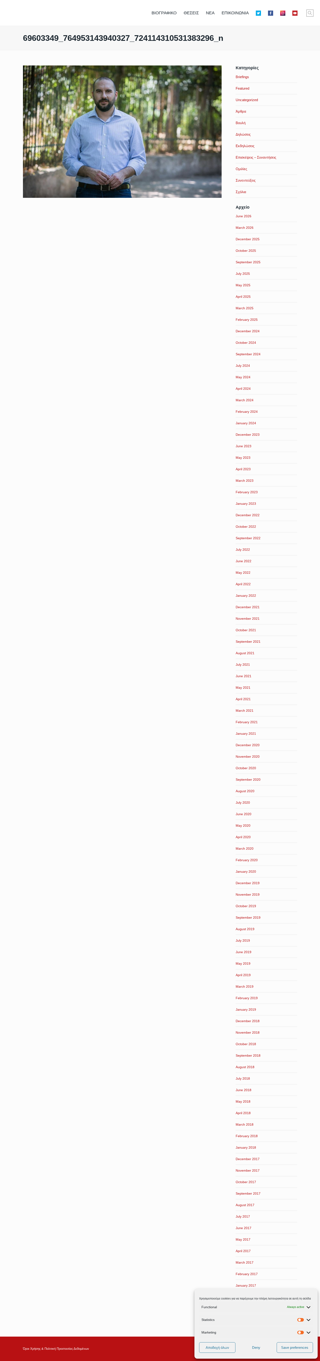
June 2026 (243, 216)
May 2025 (243, 285)
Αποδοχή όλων (217, 1348)
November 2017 (248, 1170)
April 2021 (243, 699)
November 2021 (248, 618)
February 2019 (247, 998)
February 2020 (247, 860)
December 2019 (248, 883)
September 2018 (248, 1055)
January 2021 (246, 733)
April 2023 (243, 469)
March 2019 (244, 986)
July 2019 (243, 940)
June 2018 (243, 1090)
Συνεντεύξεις (246, 180)
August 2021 (245, 653)
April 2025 (243, 296)
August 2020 (245, 791)
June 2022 (243, 561)
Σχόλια (241, 192)
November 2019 (248, 894)
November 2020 (248, 756)
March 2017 (244, 1262)
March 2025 (244, 308)
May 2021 (243, 687)
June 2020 (243, 814)
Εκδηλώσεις (245, 146)
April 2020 (243, 837)
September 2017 (248, 1193)
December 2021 (248, 607)
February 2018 (247, 1136)
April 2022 (243, 584)
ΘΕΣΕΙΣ (191, 13)
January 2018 (246, 1147)
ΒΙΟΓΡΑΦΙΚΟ (164, 13)
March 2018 (244, 1124)
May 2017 (243, 1239)
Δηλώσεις (243, 134)
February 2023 (247, 492)
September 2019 (248, 917)
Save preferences (294, 1348)
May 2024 (243, 377)
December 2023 (248, 434)
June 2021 (243, 676)
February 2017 (247, 1274)
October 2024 (246, 342)
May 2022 (243, 572)
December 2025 (248, 239)
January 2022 (246, 595)
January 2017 (246, 1285)
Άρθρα (241, 111)
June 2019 (243, 952)
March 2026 (244, 227)
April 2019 (243, 975)
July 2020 (243, 802)
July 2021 (243, 664)
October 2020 (246, 768)
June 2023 (243, 446)
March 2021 (244, 710)
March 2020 (244, 848)
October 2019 (246, 906)
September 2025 (248, 262)
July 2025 (243, 273)
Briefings (242, 77)
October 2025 (246, 250)
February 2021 (247, 722)
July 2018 (243, 1078)
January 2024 (246, 423)
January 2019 (246, 1009)
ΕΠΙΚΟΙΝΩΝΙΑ (235, 13)
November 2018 (248, 1032)
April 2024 (243, 388)
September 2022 (248, 538)
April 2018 (243, 1113)
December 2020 (248, 745)
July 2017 (243, 1216)
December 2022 (248, 515)
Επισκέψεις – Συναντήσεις (256, 157)
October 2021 (246, 630)
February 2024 (247, 411)
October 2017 (246, 1182)
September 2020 (248, 779)
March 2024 (244, 400)
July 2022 (243, 549)
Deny (256, 1348)
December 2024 (248, 331)
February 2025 (247, 319)
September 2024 (248, 354)
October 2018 (246, 1044)
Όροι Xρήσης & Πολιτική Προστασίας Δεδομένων (56, 1348)
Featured (242, 88)
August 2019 (245, 929)
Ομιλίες (241, 169)
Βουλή (241, 123)
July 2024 (243, 365)
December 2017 (248, 1159)
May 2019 (243, 963)
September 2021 (248, 641)
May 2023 (243, 457)
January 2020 (246, 871)
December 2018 (248, 1021)
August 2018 (245, 1067)
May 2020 (243, 825)
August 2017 (245, 1205)
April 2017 (243, 1251)
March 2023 (244, 480)
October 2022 (246, 526)
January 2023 (246, 503)
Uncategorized (247, 100)
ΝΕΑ (210, 13)
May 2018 (243, 1101)
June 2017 (243, 1228)
